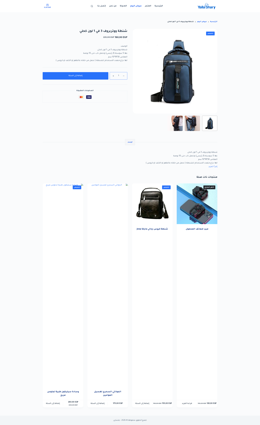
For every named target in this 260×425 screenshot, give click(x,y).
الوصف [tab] (130, 142)
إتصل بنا (101, 6)
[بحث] (92, 6)
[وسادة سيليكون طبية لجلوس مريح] (63, 285)
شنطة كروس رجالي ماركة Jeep (152, 229)
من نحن (112, 6)
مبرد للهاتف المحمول (197, 229)
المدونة (123, 6)
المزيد (211, 167)
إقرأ (215, 167)
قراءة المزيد (187, 403)
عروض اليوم (136, 6)
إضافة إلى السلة (75, 76)
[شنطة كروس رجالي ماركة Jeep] (152, 203)
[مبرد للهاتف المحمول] (197, 203)
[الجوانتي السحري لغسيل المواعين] (107, 285)
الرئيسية (159, 6)
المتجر (148, 6)
